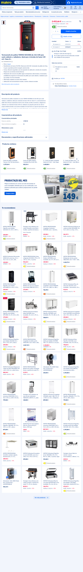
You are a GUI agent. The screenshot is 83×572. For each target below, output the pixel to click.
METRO (63, 78)
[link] (79, 7)
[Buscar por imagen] (34, 8)
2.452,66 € (56, 22)
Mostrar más (5, 109)
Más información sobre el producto (10, 84)
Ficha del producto (62, 26)
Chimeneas (52, 16)
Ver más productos (40, 497)
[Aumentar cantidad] (57, 31)
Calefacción (45, 16)
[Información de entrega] (70, 54)
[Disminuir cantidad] (53, 31)
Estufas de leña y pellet (62, 16)
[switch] (64, 8)
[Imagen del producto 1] (4, 22)
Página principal (4, 16)
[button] (74, 2)
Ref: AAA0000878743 (6, 61)
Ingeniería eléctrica (28, 16)
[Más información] (56, 71)
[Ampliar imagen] (27, 35)
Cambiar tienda (72, 86)
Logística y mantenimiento (16, 16)
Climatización (38, 16)
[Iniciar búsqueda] (37, 7)
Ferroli (9, 64)
